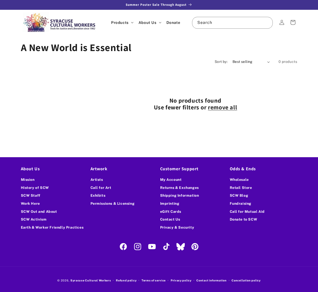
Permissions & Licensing (112, 203)
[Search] (266, 22)
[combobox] (232, 22)
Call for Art (100, 188)
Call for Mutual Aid (247, 212)
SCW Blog (239, 196)
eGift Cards (170, 212)
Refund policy (126, 280)
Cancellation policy (246, 280)
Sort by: (221, 62)
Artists (96, 180)
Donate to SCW (243, 219)
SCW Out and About (39, 212)
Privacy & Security (177, 227)
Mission (28, 180)
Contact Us (170, 219)
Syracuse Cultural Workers (90, 280)
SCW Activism (34, 219)
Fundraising (241, 203)
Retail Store (241, 188)
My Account (171, 180)
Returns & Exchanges (179, 188)
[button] (121, 22)
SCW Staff (30, 196)
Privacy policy (181, 280)
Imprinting (169, 203)
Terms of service (154, 280)
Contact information (211, 280)
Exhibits (98, 196)
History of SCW (35, 188)
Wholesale (239, 180)
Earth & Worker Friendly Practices (52, 227)
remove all (222, 107)
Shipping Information (179, 196)
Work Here (30, 203)
